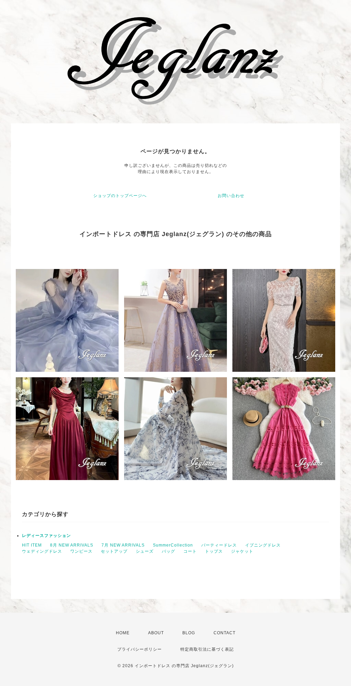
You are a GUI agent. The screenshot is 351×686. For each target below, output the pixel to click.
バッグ (168, 551)
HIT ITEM (32, 545)
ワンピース (81, 551)
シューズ (145, 551)
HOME (123, 632)
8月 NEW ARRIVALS (71, 545)
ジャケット (242, 551)
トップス (214, 551)
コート (190, 551)
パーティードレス (219, 545)
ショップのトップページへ (120, 195)
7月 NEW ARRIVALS (123, 545)
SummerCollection (173, 545)
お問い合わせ (231, 195)
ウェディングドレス (42, 551)
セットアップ (114, 551)
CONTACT (224, 632)
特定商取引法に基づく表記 (207, 649)
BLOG (188, 632)
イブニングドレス (263, 545)
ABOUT (156, 632)
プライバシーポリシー (139, 649)
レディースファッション (46, 535)
